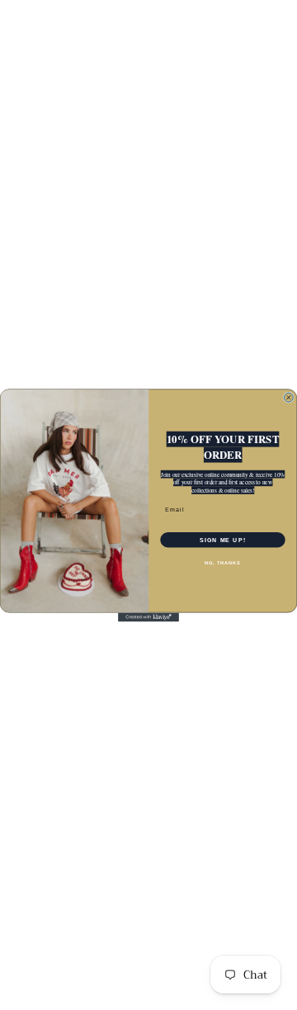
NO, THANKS (223, 561)
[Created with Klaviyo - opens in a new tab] (148, 616)
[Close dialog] (288, 397)
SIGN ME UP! (223, 539)
